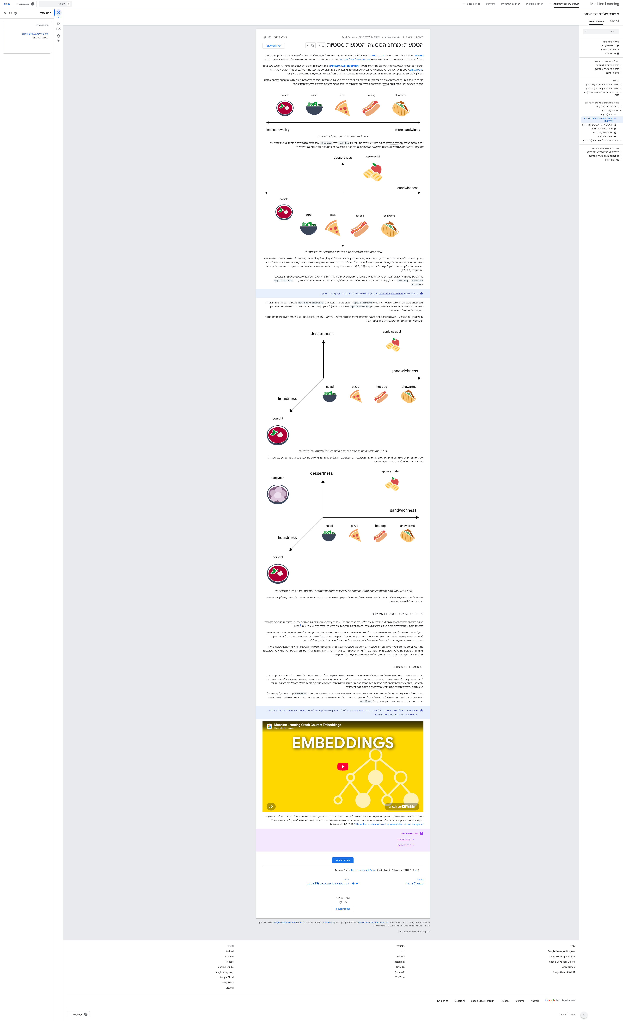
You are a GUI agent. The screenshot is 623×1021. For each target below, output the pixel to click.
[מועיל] (269, 37)
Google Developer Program (561, 951)
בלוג (403, 951)
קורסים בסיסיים (534, 3)
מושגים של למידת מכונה (566, 3)
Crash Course (596, 20)
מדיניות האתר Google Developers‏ (288, 922)
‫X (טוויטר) (400, 972)
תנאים (572, 1014)
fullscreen (10, 13)
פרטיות (563, 1014)
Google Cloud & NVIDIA (564, 972)
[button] (602, 65)
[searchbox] (601, 31)
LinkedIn (400, 967)
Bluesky (401, 956)
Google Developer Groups (562, 956)
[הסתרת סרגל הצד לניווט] (584, 1015)
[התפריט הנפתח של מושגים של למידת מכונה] (549, 4)
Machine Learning (604, 4)
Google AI (460, 1001)
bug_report (16, 13)
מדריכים (490, 3)
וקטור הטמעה (404, 839)
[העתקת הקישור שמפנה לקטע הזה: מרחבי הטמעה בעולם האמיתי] (368, 614)
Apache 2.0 (328, 922)
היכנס (7, 4)
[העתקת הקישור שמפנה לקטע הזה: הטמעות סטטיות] (390, 667)
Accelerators (568, 967)
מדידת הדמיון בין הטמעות (391, 293)
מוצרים (408, 37)
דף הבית (614, 20)
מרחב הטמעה (404, 845)
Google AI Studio (225, 967)
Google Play (228, 982)
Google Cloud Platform (482, 1001)
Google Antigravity (224, 972)
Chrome (229, 956)
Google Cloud (227, 977)
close (5, 13)
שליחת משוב (274, 45)
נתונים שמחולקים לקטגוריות (355, 59)
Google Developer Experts (562, 962)
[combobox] (55, 4)
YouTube (400, 977)
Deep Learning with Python (363, 870)
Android (230, 951)
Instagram (399, 962)
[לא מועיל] (265, 37)
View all (230, 987)
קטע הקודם (416, 69)
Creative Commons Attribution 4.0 (372, 922)
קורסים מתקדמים (510, 3)
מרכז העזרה (343, 860)
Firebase (229, 962)
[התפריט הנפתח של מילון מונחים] (463, 4)
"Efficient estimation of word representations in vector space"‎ (388, 824)
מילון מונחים (473, 3)
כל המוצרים (442, 1001)
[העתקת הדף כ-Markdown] (313, 45)
